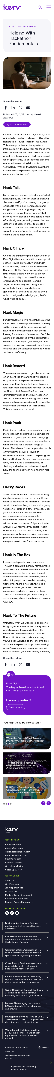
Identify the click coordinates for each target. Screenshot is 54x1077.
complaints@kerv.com (16, 855)
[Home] (12, 832)
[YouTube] (17, 913)
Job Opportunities (14, 888)
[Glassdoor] (7, 913)
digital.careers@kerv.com (17, 852)
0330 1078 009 (13, 859)
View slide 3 (8, 804)
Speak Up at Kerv (13, 870)
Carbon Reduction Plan (16, 898)
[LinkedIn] (12, 913)
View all (23, 1069)
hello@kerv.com (13, 844)
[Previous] (43, 803)
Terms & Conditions (21, 1047)
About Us (9, 880)
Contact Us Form (13, 862)
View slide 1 (4, 804)
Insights (22, 26)
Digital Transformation (17, 124)
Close (51, 1062)
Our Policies (11, 891)
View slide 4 (11, 804)
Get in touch (15, 707)
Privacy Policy (9, 1047)
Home (12, 26)
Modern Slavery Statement (18, 895)
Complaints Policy (14, 866)
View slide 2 (6, 804)
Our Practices (12, 884)
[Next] (48, 803)
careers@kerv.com (14, 848)
